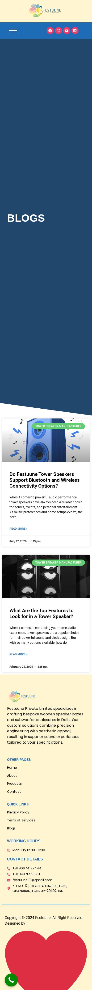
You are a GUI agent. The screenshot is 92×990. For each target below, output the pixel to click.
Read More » (18, 528)
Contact (14, 791)
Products (14, 783)
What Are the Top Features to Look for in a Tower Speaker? (41, 613)
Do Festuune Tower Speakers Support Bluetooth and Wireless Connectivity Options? (44, 480)
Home (12, 767)
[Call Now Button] (11, 980)
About (12, 775)
